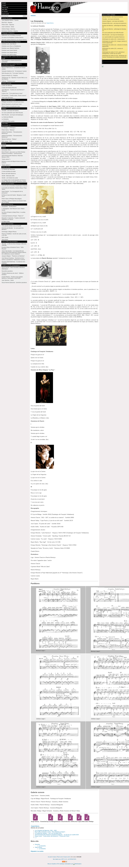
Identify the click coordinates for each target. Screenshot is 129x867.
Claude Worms (50, 23)
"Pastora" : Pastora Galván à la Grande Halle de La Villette (14, 201)
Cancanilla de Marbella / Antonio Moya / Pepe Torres (14, 188)
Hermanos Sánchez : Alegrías (10, 31)
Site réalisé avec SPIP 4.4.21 (60, 859)
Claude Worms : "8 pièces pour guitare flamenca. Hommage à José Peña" (12, 277)
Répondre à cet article (37, 851)
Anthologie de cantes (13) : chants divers (113, 39)
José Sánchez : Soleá (8, 280)
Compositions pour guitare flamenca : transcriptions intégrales (12, 64)
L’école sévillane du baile (9, 171)
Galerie (4, 148)
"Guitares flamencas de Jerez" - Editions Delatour (13, 274)
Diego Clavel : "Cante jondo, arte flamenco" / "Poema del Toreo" (52, 836)
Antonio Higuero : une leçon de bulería (112, 21)
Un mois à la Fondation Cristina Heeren (12, 37)
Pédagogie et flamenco (8, 33)
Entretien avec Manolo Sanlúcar (10, 48)
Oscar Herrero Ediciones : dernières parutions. (14, 282)
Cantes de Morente (7, 85)
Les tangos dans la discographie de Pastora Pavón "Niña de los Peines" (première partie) (14, 180)
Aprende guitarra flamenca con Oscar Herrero (14, 39)
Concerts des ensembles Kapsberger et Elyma (14, 185)
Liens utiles (5, 123)
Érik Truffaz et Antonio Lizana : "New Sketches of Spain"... (50, 832)
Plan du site (5, 7)
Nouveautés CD (6, 125)
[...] (35, 837)
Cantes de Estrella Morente (9, 87)
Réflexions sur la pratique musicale (11, 35)
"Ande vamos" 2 (6, 165)
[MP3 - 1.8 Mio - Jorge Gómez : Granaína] (34, 820)
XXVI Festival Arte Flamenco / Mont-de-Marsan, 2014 (12, 156)
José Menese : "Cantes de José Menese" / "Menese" (13, 90)
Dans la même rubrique (108, 14)
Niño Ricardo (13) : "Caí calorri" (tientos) (13, 73)
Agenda (4, 143)
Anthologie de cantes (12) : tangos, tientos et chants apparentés (114, 42)
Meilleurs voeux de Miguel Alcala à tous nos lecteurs (14, 162)
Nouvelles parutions (7, 271)
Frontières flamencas (7, 204)
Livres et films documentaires (10, 241)
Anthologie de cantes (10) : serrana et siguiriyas (112, 49)
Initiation (33, 15)
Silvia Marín (5, 239)
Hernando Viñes (6, 150)
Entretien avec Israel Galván (9, 50)
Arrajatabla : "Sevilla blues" (9, 206)
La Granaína (42, 846)
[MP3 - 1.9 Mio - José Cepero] (78, 820)
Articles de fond (6, 167)
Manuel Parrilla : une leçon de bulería (112, 17)
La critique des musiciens (9, 100)
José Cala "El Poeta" (7, 97)
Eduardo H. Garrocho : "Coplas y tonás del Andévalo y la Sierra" (13, 218)
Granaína (37, 844)
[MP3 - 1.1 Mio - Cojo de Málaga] (50, 820)
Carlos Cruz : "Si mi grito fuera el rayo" (12, 93)
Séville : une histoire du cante (10, 178)
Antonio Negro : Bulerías (8, 29)
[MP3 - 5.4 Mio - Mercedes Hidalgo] (86, 820)
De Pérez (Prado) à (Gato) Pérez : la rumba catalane (13, 213)
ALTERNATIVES (72, 859)
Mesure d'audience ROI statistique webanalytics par (60, 863)
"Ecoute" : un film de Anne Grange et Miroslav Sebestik (14, 244)
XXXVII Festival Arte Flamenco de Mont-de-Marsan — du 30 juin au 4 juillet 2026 (57, 834)
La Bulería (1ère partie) (8, 121)
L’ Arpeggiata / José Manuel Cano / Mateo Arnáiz (13, 209)
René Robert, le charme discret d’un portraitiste (11, 61)
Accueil (4, 3)
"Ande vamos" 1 (6, 159)
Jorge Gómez (38, 847)
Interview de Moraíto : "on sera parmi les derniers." (13, 228)
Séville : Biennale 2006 (8, 175)
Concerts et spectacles (8, 183)
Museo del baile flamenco (9, 173)
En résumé (5, 11)
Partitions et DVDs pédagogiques (11, 265)
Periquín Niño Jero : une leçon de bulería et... (114, 23)
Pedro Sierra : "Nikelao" (8, 130)
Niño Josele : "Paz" (7, 141)
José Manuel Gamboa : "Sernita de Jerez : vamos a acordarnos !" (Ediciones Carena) (13, 258)
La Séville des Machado (8, 169)
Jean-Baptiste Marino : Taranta (10, 20)
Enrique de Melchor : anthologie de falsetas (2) (114, 26)
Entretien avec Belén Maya (9, 54)
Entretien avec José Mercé (9, 44)
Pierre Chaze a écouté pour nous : (11, 106)
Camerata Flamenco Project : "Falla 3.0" (12, 216)
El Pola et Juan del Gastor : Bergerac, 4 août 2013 (14, 195)
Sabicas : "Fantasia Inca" (8, 81)
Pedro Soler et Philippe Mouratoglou (12, 198)
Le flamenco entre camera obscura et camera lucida (14, 57)
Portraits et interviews (7, 223)
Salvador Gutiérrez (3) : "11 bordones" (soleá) (14, 71)
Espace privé (5, 14)
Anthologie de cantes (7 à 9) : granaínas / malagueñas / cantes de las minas (113, 52)
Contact (4, 5)
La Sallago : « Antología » (9, 127)
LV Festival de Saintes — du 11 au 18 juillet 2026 (48, 833)
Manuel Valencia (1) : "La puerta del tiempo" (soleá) (14, 68)
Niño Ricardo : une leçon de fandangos (113, 34)
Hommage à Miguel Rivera (9, 231)
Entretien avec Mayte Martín (9, 52)
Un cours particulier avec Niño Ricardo (112, 32)
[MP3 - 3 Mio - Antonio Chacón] (59, 820)
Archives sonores (6, 83)
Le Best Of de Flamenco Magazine (11, 42)
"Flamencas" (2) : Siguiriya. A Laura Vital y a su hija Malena (14, 78)
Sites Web (4, 9)
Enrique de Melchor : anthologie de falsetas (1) (114, 29)
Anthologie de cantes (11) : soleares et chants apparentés (114, 45)
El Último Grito (6, 221)
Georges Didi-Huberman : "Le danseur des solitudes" (13, 262)
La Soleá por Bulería (7, 117)
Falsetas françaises (7, 18)
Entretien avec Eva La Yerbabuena (11, 46)
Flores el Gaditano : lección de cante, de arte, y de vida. (14, 234)
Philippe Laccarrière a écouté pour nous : (13, 102)
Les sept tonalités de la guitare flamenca (113, 37)
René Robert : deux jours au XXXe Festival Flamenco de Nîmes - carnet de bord (13, 152)
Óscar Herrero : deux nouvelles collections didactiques (13, 268)
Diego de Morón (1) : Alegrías (10, 75)
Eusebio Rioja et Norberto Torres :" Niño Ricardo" (13, 248)
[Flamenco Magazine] (79, 7)
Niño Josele (5, 237)
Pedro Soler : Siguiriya (8, 24)
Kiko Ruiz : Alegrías (7, 22)
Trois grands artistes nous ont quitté (11, 226)
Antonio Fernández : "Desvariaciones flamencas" (12, 132)
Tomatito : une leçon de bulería (110, 19)
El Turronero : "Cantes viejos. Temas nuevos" (14, 95)
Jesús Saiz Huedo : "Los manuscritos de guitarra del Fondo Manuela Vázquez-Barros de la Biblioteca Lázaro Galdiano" (14, 252)
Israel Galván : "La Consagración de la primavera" (12, 192)
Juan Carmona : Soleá (8, 26)
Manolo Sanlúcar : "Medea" (9, 139)
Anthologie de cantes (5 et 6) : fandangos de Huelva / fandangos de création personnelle (114, 56)
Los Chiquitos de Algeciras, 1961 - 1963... (46, 830)
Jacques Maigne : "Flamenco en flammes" (13, 256)
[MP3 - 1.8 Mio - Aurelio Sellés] (69, 820)
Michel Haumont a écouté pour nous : (12, 104)
